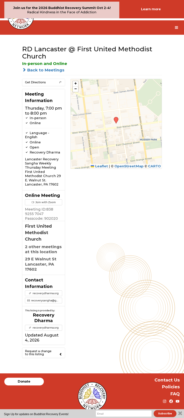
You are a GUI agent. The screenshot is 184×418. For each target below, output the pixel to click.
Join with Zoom (45, 202)
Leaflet (101, 166)
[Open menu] (176, 27)
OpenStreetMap (129, 166)
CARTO (154, 166)
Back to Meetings (45, 70)
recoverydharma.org (45, 293)
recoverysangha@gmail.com (46, 300)
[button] (115, 118)
